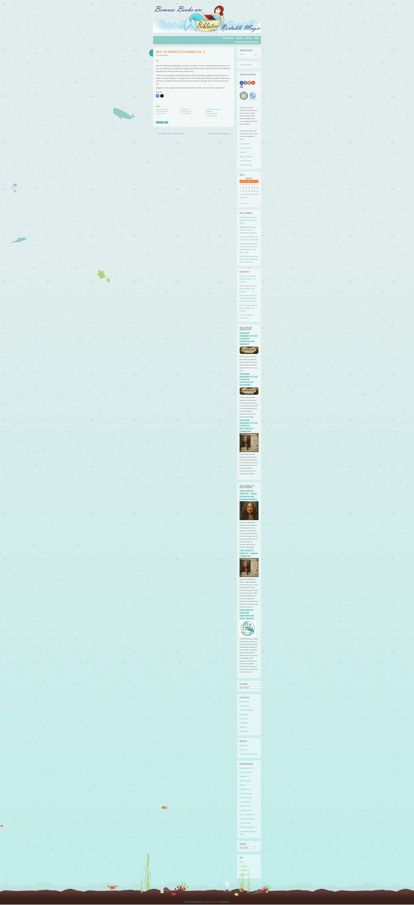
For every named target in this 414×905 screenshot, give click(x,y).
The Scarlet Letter (245, 823)
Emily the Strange (161, 109)
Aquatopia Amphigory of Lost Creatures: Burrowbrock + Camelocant (249, 425)
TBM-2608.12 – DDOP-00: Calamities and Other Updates (247, 614)
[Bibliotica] (207, 35)
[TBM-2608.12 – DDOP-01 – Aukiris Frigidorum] (249, 576)
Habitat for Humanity (246, 156)
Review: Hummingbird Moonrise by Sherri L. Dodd (249, 249)
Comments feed (244, 870)
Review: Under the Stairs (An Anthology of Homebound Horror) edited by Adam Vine (248, 298)
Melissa (166, 55)
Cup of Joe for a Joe (245, 148)
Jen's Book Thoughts (246, 793)
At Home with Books (246, 772)
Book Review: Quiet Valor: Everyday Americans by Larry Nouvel (248, 230)
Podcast (239, 38)
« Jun (241, 203)
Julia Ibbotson (244, 714)
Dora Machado (244, 706)
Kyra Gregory (244, 719)
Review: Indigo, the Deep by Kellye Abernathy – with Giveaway (248, 288)
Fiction (166, 122)
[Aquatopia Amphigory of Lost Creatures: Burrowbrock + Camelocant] (249, 451)
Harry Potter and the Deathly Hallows (170, 133)
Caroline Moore (224, 902)
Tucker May (243, 237)
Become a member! (245, 64)
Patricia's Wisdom (245, 802)
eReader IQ (243, 750)
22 (241, 194)
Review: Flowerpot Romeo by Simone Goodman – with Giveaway (248, 308)
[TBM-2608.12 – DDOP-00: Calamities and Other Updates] (248, 636)
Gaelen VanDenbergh (246, 710)
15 (241, 191)
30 (244, 198)
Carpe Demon (185, 109)
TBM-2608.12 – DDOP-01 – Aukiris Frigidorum (249, 553)
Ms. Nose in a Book (245, 797)
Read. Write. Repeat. (246, 810)
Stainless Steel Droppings (247, 819)
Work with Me (228, 38)
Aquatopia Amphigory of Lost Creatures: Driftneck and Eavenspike (249, 379)
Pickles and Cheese (245, 806)
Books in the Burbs (245, 781)
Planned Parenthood (246, 165)
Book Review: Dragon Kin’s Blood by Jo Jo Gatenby (248, 220)
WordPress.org (244, 874)
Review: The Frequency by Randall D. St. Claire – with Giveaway (248, 278)
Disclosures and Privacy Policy (246, 42)
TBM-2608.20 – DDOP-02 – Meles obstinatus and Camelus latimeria (248, 495)
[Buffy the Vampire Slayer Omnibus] (157, 61)
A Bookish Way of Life (246, 768)
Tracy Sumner (244, 731)
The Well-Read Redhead (247, 827)
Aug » (245, 203)
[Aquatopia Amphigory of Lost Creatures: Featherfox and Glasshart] (249, 354)
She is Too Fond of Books (247, 814)
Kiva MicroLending (245, 161)
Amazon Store (244, 745)
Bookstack (243, 785)
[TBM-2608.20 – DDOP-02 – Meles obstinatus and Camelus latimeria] (249, 519)
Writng (248, 38)
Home (256, 38)
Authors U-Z (159, 122)
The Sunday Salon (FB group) (248, 754)
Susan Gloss (243, 727)
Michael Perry (244, 723)
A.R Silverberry (244, 702)
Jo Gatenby (243, 217)
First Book (243, 152)
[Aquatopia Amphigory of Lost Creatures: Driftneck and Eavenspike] (249, 395)
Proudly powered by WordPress (194, 902)
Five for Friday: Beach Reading (219, 133)
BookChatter (243, 776)
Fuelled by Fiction (245, 789)
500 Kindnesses (245, 144)
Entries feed (243, 866)
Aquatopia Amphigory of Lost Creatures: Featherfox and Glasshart (249, 338)
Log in (241, 862)
